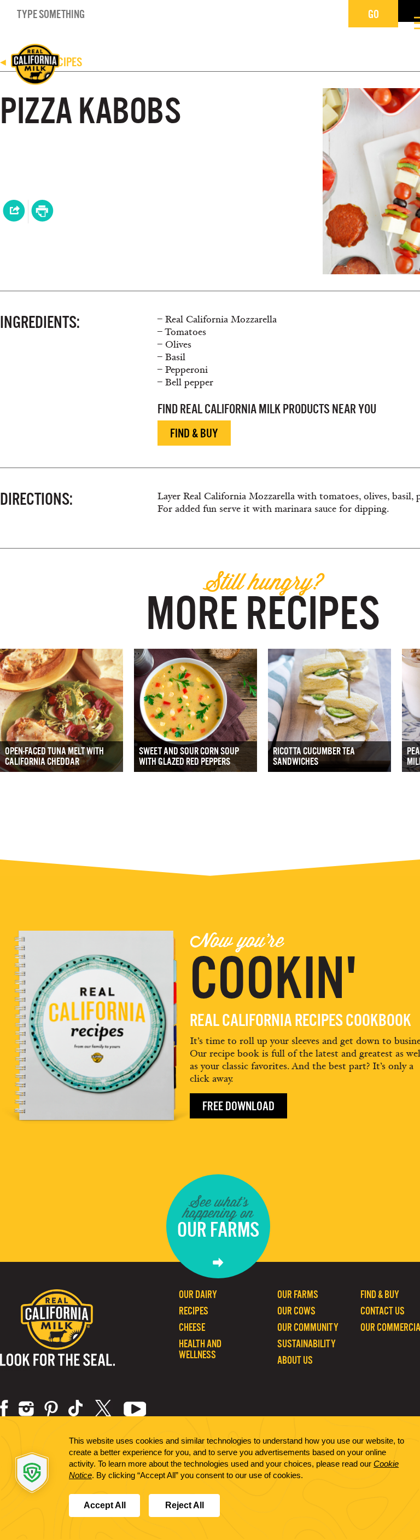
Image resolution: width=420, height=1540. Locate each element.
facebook (4, 1408)
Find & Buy (194, 433)
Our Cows (296, 1311)
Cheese (192, 1327)
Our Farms (297, 1294)
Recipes (193, 1311)
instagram (26, 1408)
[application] (210, 1478)
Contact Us (382, 1311)
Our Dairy (198, 1294)
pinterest (51, 1408)
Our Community (308, 1327)
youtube (135, 1408)
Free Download (238, 1106)
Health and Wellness (200, 1349)
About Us (295, 1360)
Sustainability (306, 1343)
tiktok (76, 1408)
